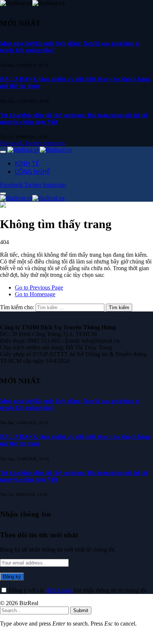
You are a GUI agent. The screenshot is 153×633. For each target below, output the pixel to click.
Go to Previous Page (39, 287)
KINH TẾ (27, 163)
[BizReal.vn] (39, 150)
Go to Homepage (35, 294)
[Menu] (3, 152)
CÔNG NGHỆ (32, 171)
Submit (80, 610)
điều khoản (59, 590)
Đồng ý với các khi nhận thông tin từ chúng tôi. (77, 590)
